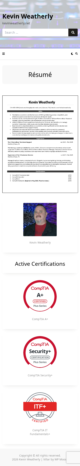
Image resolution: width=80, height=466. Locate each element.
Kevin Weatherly (27, 16)
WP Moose (61, 459)
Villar (46, 459)
